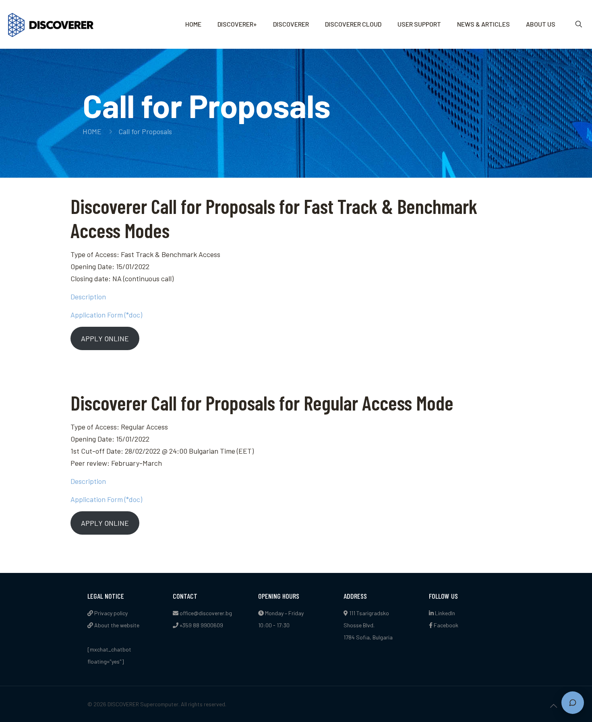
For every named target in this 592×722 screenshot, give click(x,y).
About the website (116, 625)
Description (88, 296)
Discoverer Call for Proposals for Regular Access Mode (261, 402)
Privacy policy (110, 613)
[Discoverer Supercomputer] (50, 24)
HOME (92, 131)
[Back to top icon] (553, 705)
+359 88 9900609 (201, 625)
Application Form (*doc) (106, 314)
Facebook (445, 625)
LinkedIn (444, 613)
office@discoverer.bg (206, 613)
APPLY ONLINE (105, 338)
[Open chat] (572, 702)
